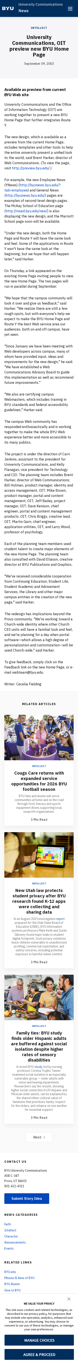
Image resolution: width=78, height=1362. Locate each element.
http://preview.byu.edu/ (31, 168)
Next (37, 1137)
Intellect (39, 27)
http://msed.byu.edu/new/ (26, 211)
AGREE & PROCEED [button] (39, 1354)
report (60, 919)
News (23, 10)
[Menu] (70, 8)
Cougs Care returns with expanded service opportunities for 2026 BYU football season (39, 781)
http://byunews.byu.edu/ (25, 195)
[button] (68, 1298)
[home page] (8, 8)
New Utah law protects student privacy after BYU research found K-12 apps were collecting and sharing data (39, 901)
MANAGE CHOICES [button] (39, 1340)
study (38, 1067)
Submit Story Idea (26, 1198)
